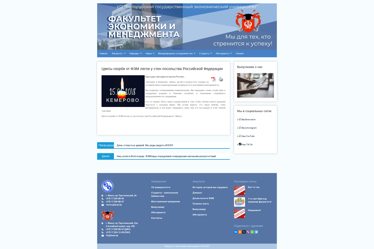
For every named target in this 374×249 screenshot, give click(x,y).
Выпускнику (157, 207)
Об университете (160, 187)
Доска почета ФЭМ (203, 198)
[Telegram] (256, 232)
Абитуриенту (222, 53)
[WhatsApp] (252, 232)
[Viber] (248, 232)
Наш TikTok (247, 144)
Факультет (117, 53)
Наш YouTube (248, 136)
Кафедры (134, 53)
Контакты (156, 218)
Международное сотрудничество (175, 53)
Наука (149, 53)
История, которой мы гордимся (210, 187)
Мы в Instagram (249, 128)
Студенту (204, 53)
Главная (103, 53)
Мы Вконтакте (248, 119)
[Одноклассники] (240, 232)
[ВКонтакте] (236, 232)
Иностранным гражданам (165, 201)
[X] (244, 232)
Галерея (240, 53)
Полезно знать (201, 203)
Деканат (197, 192)
